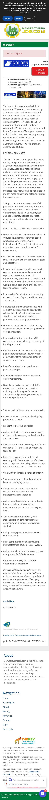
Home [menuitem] (6, 698)
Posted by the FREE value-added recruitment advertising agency (22, 635)
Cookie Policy (13, 10)
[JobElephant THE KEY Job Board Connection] (24, 738)
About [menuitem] (6, 706)
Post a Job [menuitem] (8, 729)
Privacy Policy (28, 5)
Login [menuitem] (5, 724)
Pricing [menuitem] (6, 711)
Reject (18, 18)
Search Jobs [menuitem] (8, 702)
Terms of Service (11, 5)
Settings (30, 18)
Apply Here (8, 601)
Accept (7, 18)
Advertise (7, 715)
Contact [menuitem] (7, 720)
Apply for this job (40, 71)
